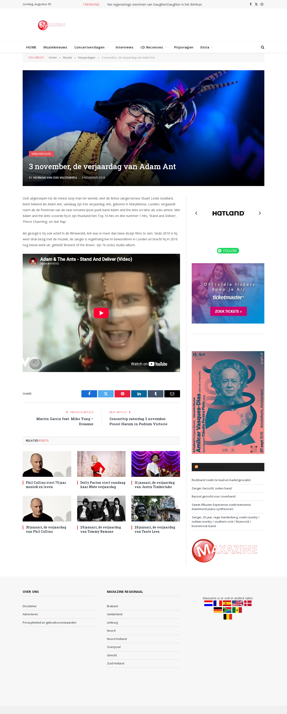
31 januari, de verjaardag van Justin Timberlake (155, 484)
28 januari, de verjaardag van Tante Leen (155, 529)
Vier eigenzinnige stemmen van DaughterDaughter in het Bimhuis (154, 4)
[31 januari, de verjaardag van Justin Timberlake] (155, 464)
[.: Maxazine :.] (52, 25)
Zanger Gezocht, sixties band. (212, 488)
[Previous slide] (196, 213)
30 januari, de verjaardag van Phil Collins (46, 529)
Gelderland (114, 614)
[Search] (262, 47)
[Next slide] (259, 213)
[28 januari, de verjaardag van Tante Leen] (155, 508)
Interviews (124, 47)
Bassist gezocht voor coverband (213, 496)
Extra (204, 47)
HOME (31, 47)
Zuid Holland (115, 663)
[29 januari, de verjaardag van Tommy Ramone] (101, 508)
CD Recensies (152, 47)
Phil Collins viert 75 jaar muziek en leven (46, 484)
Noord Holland (117, 639)
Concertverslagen (89, 47)
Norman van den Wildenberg (55, 178)
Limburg (112, 622)
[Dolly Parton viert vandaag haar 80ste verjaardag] (101, 464)
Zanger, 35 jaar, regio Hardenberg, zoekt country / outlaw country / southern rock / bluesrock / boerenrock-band (225, 521)
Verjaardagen (41, 154)
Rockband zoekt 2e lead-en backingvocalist (221, 480)
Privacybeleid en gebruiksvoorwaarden (49, 622)
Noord (111, 631)
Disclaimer (30, 606)
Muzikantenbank (212, 467)
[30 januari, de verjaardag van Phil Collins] (47, 508)
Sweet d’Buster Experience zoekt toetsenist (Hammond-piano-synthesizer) (221, 507)
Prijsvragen (183, 47)
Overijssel (114, 647)
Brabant (112, 606)
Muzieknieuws (55, 47)
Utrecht (112, 655)
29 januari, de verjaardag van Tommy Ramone (100, 529)
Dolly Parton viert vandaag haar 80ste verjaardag (102, 484)
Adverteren (30, 614)
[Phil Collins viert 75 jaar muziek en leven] (47, 464)
